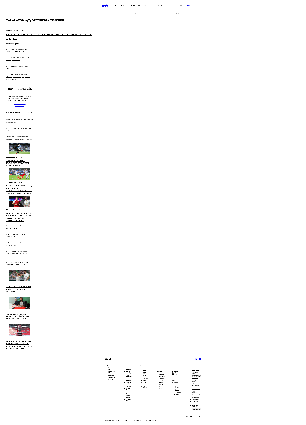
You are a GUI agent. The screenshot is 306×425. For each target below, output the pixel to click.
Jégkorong (162, 378)
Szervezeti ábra (196, 389)
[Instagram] (193, 359)
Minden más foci (10, 210)
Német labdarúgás (11, 182)
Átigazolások (111, 377)
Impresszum (195, 367)
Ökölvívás (145, 378)
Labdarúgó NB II (111, 372)
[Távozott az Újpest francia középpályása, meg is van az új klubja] (19, 308)
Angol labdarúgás (129, 368)
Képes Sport (156, 13)
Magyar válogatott (111, 380)
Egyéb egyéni (144, 383)
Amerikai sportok (161, 381)
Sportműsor (149, 13)
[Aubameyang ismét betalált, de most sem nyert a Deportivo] (19, 154)
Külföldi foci (125, 365)
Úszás (144, 370)
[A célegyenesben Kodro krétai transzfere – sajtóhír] (19, 280)
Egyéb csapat (160, 387)
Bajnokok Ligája (128, 383)
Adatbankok (116, 5)
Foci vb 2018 (128, 389)
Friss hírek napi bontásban (139, 13)
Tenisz (144, 380)
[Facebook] (196, 359)
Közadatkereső (196, 395)
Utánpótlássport (178, 13)
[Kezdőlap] (105, 5)
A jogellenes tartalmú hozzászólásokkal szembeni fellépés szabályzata (196, 375)
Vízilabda (161, 384)
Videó (177, 394)
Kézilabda (161, 374)
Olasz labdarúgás (129, 375)
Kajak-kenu (144, 373)
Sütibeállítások (196, 409)
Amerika (150, 5)
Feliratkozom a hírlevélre (20, 105)
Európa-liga (129, 386)
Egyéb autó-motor (177, 386)
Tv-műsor (178, 392)
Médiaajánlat (195, 370)
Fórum (177, 390)
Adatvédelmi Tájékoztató (195, 402)
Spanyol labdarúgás (11, 157)
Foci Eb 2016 (128, 392)
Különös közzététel (194, 392)
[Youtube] (200, 359)
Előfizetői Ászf (195, 399)
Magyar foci (108, 365)
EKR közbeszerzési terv (195, 385)
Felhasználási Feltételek (195, 406)
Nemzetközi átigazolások (129, 400)
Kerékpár (145, 376)
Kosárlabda (162, 376)
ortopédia (8, 39)
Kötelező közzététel (194, 381)
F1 (154, 5)
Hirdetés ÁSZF (196, 397)
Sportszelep (175, 365)
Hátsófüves (111, 375)
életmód (15, 39)
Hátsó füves (170, 13)
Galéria (174, 5)
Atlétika (145, 367)
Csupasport (163, 13)
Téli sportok (145, 387)
